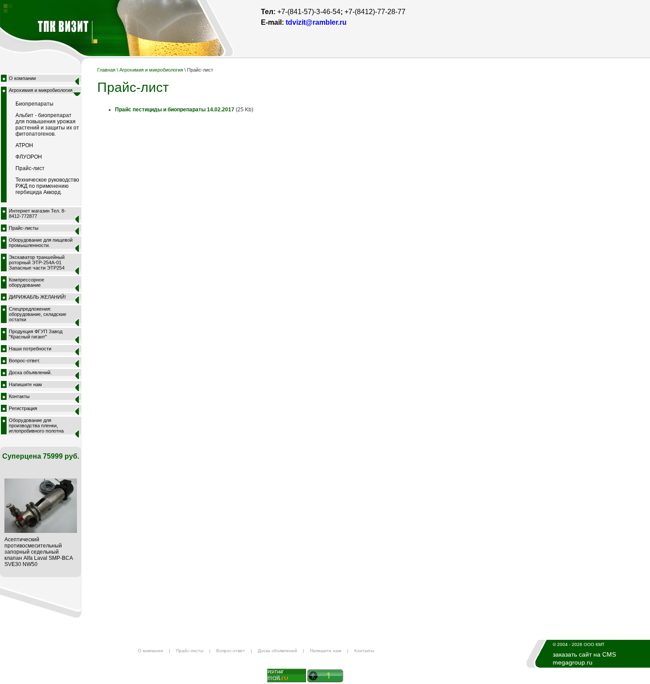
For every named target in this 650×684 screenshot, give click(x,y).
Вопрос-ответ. (24, 360)
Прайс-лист (30, 168)
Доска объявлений (277, 650)
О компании (22, 78)
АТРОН (24, 145)
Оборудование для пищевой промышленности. (41, 242)
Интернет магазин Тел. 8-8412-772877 (37, 213)
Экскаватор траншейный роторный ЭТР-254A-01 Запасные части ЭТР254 (37, 262)
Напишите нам (25, 384)
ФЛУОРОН (28, 157)
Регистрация (23, 408)
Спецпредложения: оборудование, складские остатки (37, 314)
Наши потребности (30, 348)
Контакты (19, 396)
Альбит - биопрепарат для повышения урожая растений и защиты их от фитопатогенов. (47, 124)
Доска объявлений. (30, 372)
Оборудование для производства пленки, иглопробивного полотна (36, 425)
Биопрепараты (34, 104)
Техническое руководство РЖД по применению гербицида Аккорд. (47, 186)
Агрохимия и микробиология (41, 90)
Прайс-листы (23, 228)
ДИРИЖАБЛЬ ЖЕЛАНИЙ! (37, 297)
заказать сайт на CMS (584, 654)
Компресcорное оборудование (26, 282)
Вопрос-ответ (230, 650)
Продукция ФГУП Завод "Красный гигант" (35, 334)
